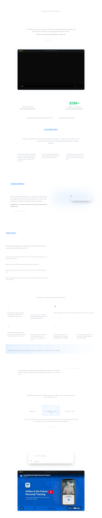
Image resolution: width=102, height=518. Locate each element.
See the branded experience (19, 211)
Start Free (51, 40)
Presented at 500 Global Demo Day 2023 (41, 117)
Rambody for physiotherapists (72, 368)
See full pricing (50, 426)
